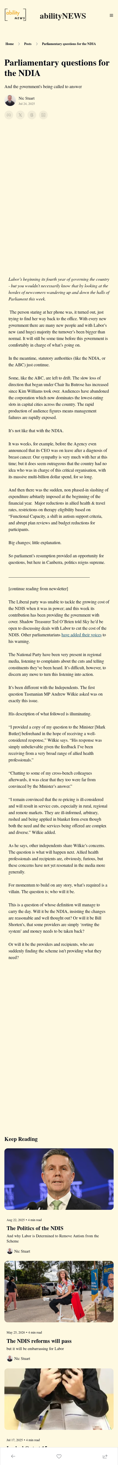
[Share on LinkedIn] (43, 115)
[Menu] (111, 15)
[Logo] (15, 15)
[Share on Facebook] (8, 115)
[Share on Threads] (31, 115)
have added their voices (81, 634)
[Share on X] (20, 115)
